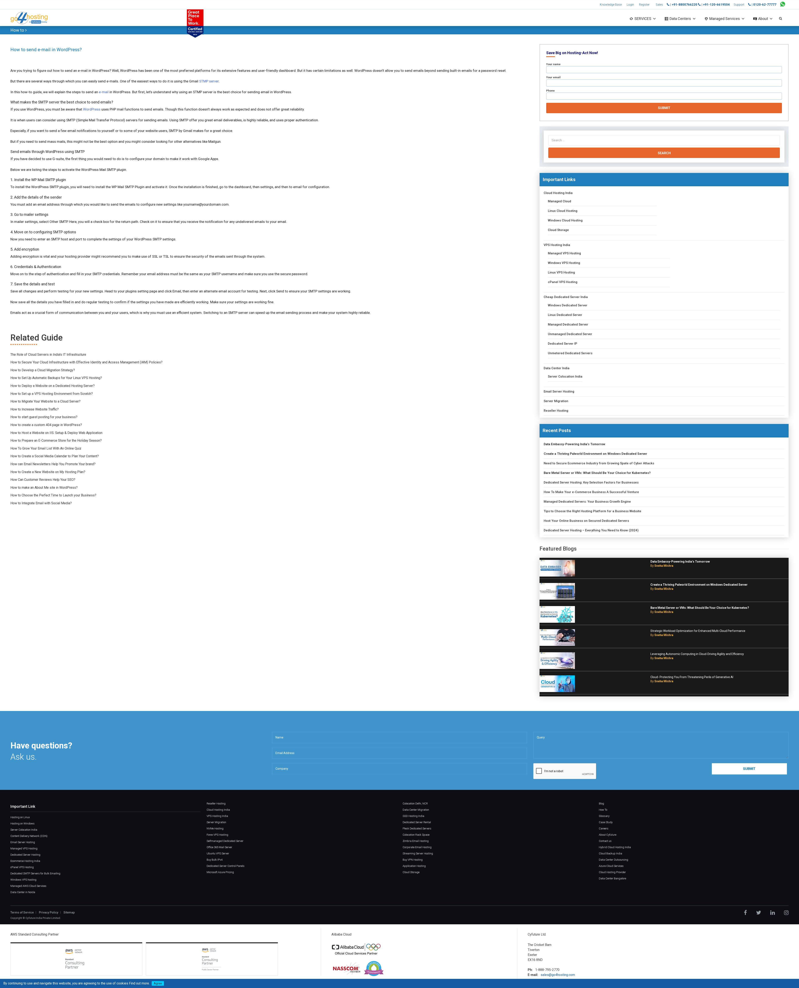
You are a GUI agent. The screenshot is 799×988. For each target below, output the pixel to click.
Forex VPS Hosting (217, 834)
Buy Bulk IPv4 (214, 859)
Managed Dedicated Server (568, 324)
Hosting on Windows (22, 823)
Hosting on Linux (20, 817)
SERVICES (642, 18)
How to (17, 30)
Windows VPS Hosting (564, 263)
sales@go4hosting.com (558, 975)
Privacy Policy (48, 912)
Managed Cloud (559, 201)
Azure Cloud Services (611, 865)
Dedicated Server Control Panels (225, 865)
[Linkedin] (772, 913)
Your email (553, 77)
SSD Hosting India (413, 816)
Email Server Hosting (559, 391)
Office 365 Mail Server (219, 847)
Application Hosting (414, 865)
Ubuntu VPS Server (218, 853)
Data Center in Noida (22, 892)
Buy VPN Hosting (413, 859)
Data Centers (680, 18)
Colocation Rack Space (416, 834)
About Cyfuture (607, 834)
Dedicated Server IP (562, 343)
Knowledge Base (611, 4)
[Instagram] (786, 913)
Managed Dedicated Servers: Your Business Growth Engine (587, 501)
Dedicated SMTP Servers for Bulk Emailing (35, 873)
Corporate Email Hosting (417, 847)
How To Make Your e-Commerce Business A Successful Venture (591, 492)
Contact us (605, 841)
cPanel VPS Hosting (562, 282)
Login (630, 4)
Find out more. (139, 983)
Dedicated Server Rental (417, 822)
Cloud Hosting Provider (612, 872)
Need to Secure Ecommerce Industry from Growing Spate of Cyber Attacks (599, 463)
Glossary (604, 816)
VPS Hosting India (557, 245)
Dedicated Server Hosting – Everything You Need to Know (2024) (591, 530)
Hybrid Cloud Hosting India (615, 847)
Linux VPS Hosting (561, 272)
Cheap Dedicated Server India (566, 297)
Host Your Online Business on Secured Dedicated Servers (586, 520)
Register (644, 4)
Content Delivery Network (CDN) (28, 836)
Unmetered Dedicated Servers (570, 353)
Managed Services (724, 18)
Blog (601, 803)
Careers (603, 828)
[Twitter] (758, 913)
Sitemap (69, 912)
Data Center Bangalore (612, 878)
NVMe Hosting (215, 828)
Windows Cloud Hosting (565, 220)
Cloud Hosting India (558, 193)
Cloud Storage (558, 230)
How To (603, 809)
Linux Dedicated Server (565, 315)
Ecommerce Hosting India (25, 860)
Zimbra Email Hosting (416, 841)
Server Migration (556, 401)
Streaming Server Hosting (418, 853)
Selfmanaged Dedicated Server (225, 841)
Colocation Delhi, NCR (415, 803)
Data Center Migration (416, 809)
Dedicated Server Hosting (25, 854)
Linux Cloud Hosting (562, 211)
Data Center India (556, 368)
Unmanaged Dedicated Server (570, 334)
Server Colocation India (565, 376)
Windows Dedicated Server (567, 305)
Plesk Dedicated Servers (417, 828)
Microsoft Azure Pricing (220, 872)
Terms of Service (22, 912)
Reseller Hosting (556, 410)
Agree (158, 983)
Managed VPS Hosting (564, 253)
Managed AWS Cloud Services (28, 885)
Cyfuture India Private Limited (43, 918)
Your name (553, 64)
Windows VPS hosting (23, 879)
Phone (550, 90)
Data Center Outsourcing (613, 859)
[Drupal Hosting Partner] (373, 968)
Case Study (606, 822)
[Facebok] (745, 913)
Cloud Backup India (610, 853)
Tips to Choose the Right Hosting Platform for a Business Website (592, 511)
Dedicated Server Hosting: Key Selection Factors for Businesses (591, 482)
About (763, 18)
